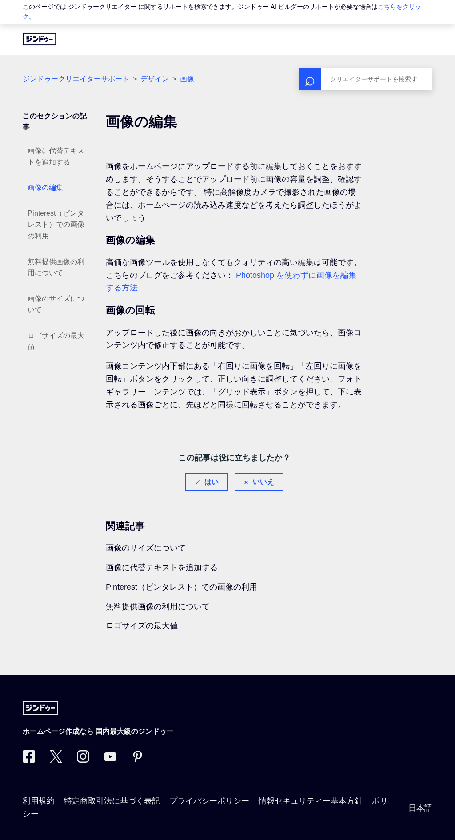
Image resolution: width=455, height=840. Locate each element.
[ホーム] (39, 39)
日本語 (420, 808)
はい (211, 482)
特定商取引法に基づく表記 (112, 800)
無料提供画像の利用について (56, 267)
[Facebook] (29, 760)
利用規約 (39, 800)
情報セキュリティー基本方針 (311, 800)
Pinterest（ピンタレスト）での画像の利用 (56, 224)
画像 (187, 79)
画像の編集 (45, 187)
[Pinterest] (137, 760)
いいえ (263, 482)
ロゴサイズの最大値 (56, 341)
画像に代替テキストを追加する (56, 156)
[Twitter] (56, 760)
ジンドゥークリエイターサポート (76, 79)
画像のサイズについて (56, 304)
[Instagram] (83, 760)
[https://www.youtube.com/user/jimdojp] (110, 760)
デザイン (154, 79)
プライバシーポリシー (209, 800)
